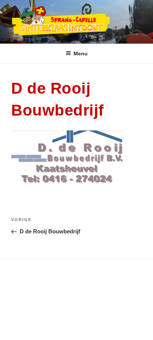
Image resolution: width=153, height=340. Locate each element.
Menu (81, 53)
